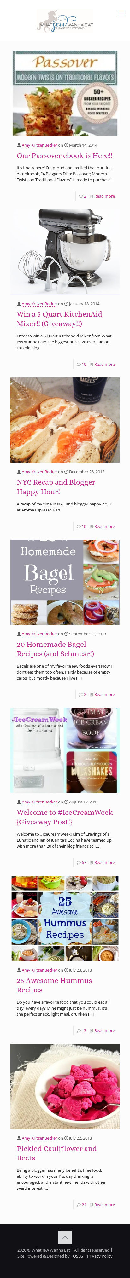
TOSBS (77, 1256)
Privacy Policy (100, 1256)
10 (84, 364)
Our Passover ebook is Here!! (65, 155)
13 (84, 1030)
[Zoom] (112, 57)
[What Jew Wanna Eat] (65, 20)
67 (84, 862)
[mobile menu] (121, 12)
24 (84, 1204)
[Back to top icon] (65, 1237)
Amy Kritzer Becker (39, 145)
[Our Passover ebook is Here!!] (65, 93)
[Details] (112, 65)
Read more (104, 196)
